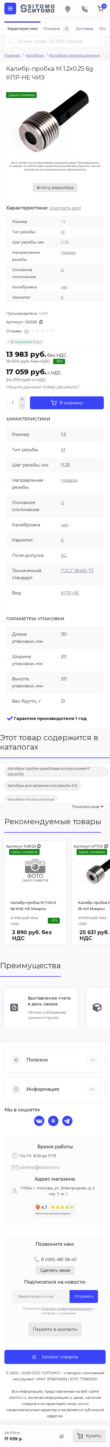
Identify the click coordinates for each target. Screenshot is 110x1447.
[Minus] (22, 406)
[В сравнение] (61, 1436)
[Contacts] (84, 8)
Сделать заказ (55, 1270)
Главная (12, 55)
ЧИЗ (43, 313)
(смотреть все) (65, 208)
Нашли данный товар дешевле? (42, 387)
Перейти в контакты (55, 1329)
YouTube (54, 1121)
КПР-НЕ (70, 593)
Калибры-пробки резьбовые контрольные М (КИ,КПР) (49, 771)
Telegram (68, 1121)
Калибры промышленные (74, 55)
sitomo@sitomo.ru (39, 1167)
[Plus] (22, 399)
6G (64, 555)
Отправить (84, 1296)
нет (64, 287)
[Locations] (67, 8)
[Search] (10, 41)
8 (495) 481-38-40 (59, 1259)
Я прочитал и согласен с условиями (58, 1311)
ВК (40, 1121)
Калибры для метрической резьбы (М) (42, 785)
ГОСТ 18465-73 (77, 570)
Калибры (35, 55)
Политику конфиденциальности (66, 1309)
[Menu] (10, 8)
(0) (26, 331)
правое (68, 252)
